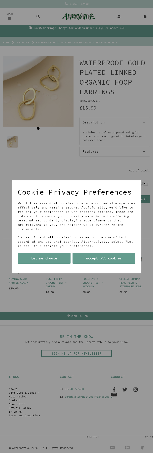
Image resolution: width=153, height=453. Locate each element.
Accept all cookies (104, 258)
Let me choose (44, 258)
